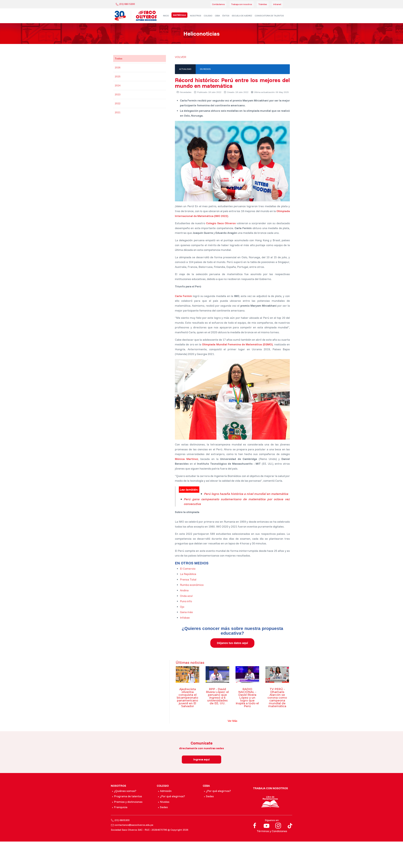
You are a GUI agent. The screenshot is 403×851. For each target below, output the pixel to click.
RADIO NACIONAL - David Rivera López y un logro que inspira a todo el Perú (247, 697)
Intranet (277, 4)
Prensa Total (188, 579)
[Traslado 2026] (179, 15)
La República (188, 574)
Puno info (186, 601)
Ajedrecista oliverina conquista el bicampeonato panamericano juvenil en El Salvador (187, 697)
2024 (117, 85)
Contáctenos (218, 4)
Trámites (262, 4)
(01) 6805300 (122, 820)
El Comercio (187, 568)
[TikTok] (290, 825)
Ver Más (232, 720)
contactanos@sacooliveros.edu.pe (134, 824)
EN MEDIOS (205, 69)
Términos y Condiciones (272, 831)
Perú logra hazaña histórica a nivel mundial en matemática (246, 494)
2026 (117, 67)
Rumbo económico (192, 585)
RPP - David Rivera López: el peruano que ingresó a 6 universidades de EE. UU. (217, 696)
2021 (117, 112)
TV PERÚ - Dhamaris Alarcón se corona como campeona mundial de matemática (277, 697)
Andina (184, 590)
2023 (117, 94)
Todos (118, 58)
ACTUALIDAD (185, 69)
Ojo (182, 607)
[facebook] (255, 825)
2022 (117, 103)
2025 (117, 76)
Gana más (186, 612)
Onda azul (186, 596)
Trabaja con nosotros (241, 4)
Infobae (185, 617)
